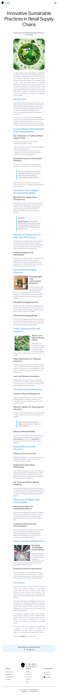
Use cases (8, 679)
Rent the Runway (18, 439)
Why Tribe (28, 679)
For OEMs (28, 672)
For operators (29, 677)
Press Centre (47, 674)
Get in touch (46, 672)
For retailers (28, 674)
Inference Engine (10, 674)
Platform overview (10, 672)
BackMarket (35, 439)
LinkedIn (48, 677)
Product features (10, 677)
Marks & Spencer (23, 221)
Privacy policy (24, 691)
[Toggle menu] (55, 2)
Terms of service (33, 691)
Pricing (27, 682)
